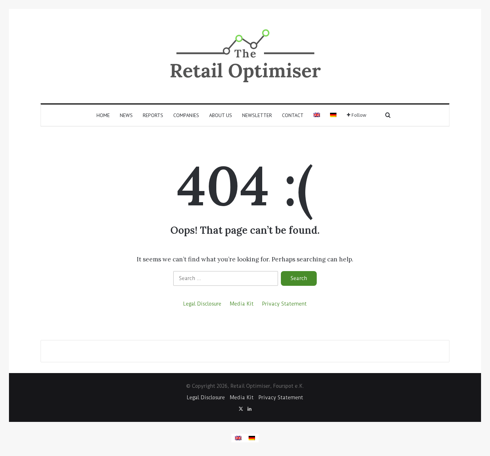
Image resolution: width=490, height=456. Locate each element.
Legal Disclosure (202, 304)
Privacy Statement (284, 304)
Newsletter (257, 115)
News (126, 115)
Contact (292, 115)
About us (220, 115)
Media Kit (242, 304)
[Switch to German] (333, 115)
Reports (153, 115)
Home (103, 115)
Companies (186, 115)
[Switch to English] (238, 438)
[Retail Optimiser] (245, 56)
